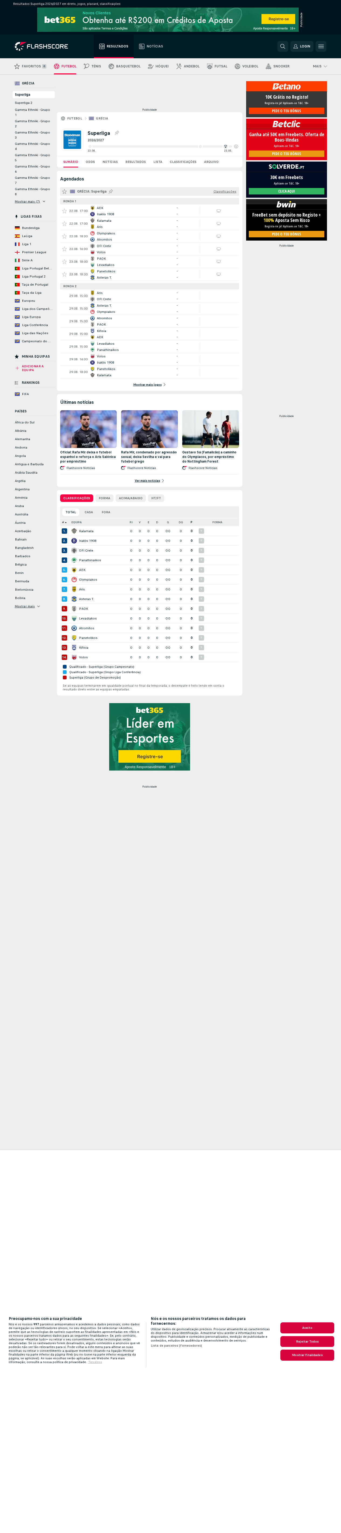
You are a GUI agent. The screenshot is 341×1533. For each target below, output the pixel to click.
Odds (90, 162)
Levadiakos (88, 618)
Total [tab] (71, 512)
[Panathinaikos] (74, 560)
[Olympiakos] (74, 579)
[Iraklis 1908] (74, 540)
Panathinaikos (90, 560)
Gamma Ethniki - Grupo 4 (32, 146)
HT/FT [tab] (156, 498)
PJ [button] (131, 522)
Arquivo (211, 162)
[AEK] (74, 570)
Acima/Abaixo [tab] (131, 498)
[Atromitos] (74, 628)
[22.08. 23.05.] (163, 146)
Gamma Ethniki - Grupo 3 (32, 135)
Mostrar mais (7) (27, 201)
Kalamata (86, 531)
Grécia (102, 118)
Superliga (22, 95)
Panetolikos (88, 638)
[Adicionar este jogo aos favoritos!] (64, 211)
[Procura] (282, 46)
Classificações (183, 162)
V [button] (140, 522)
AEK (82, 570)
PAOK (83, 609)
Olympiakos (88, 579)
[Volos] (74, 657)
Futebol (74, 118)
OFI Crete (86, 550)
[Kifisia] (74, 647)
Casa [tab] (89, 512)
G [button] (168, 522)
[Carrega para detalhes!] (149, 211)
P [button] (191, 522)
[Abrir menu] (321, 46)
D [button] (157, 522)
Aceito (307, 1328)
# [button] (63, 522)
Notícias (110, 162)
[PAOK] (74, 608)
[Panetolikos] (74, 638)
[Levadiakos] (74, 618)
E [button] (148, 522)
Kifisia (83, 647)
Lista (157, 162)
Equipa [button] (76, 522)
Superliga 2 (23, 103)
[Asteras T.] (74, 599)
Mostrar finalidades (307, 1355)
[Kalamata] (74, 531)
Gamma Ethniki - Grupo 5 (32, 157)
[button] (236, 146)
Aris (82, 589)
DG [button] (181, 522)
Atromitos (86, 628)
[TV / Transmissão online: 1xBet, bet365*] (219, 249)
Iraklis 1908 (88, 541)
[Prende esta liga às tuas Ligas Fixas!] (116, 133)
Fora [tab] (106, 512)
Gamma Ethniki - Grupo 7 (32, 180)
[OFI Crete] (74, 550)
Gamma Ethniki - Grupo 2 (32, 123)
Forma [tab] (104, 498)
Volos (83, 657)
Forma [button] (217, 522)
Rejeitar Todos (307, 1341)
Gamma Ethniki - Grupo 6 (32, 169)
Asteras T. (86, 599)
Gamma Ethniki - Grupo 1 (32, 112)
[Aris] (74, 589)
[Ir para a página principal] (45, 46)
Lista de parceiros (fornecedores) (176, 1345)
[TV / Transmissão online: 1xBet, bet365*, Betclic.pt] (219, 211)
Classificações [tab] (76, 498)
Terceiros (95, 1362)
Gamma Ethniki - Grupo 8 (32, 191)
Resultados (135, 162)
